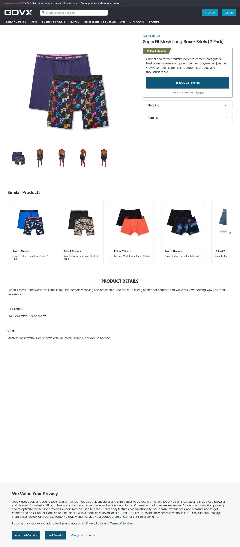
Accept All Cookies (26, 535)
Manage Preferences (83, 535)
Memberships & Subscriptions (104, 21)
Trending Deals (15, 21)
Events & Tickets (53, 21)
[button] (187, 105)
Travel (74, 21)
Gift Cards (137, 21)
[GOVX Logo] (18, 12)
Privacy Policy (95, 523)
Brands (154, 21)
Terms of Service (121, 523)
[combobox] (74, 13)
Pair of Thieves (151, 35)
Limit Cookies (55, 535)
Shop (34, 21)
